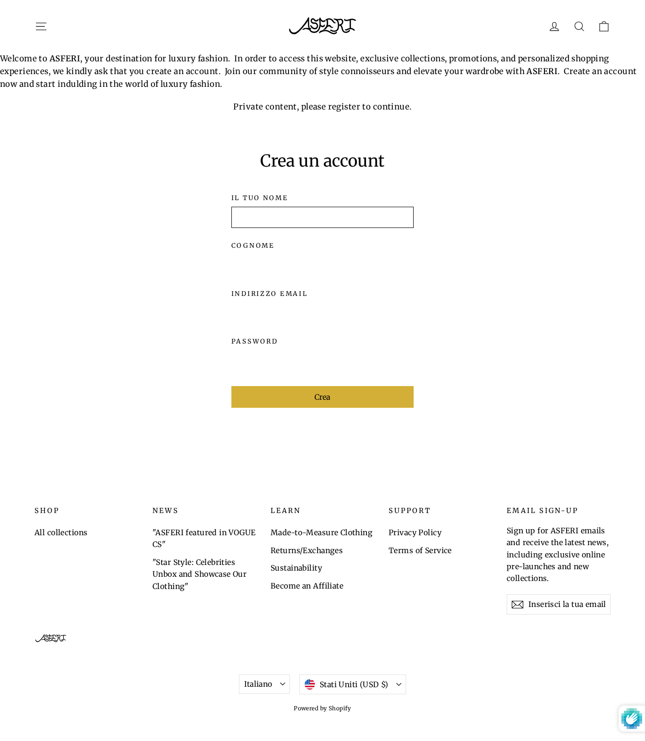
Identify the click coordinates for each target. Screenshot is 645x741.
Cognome (253, 246)
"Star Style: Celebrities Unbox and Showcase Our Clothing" (199, 574)
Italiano (258, 684)
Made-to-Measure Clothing (322, 532)
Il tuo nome (260, 198)
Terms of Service (420, 550)
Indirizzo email (269, 294)
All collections (60, 532)
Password (254, 341)
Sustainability (296, 568)
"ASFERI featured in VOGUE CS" (204, 538)
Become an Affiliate (307, 585)
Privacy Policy (415, 532)
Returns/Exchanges (307, 550)
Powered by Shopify (322, 708)
